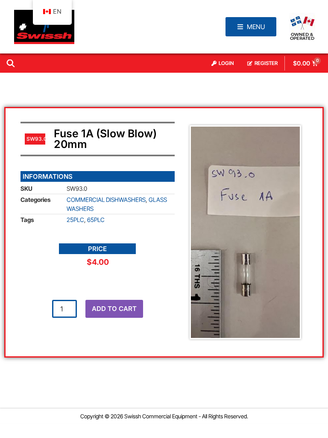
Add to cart (114, 309)
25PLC (75, 219)
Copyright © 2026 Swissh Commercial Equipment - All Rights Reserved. (164, 416)
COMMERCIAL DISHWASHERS (106, 199)
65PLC (96, 219)
